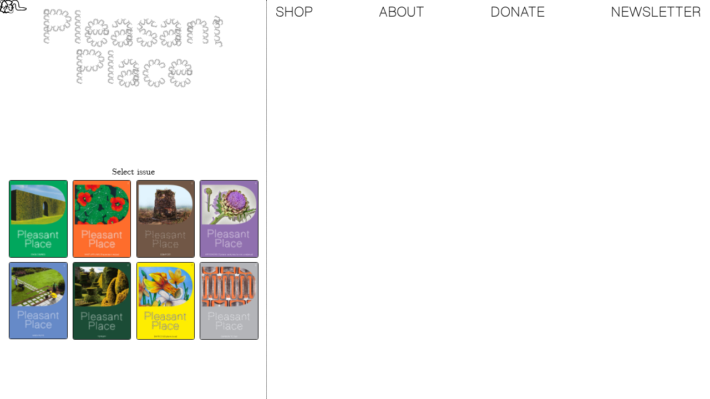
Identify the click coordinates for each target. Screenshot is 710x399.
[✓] (38, 219)
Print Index (133, 355)
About (401, 12)
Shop (294, 12)
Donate (517, 12)
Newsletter (656, 12)
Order (133, 380)
